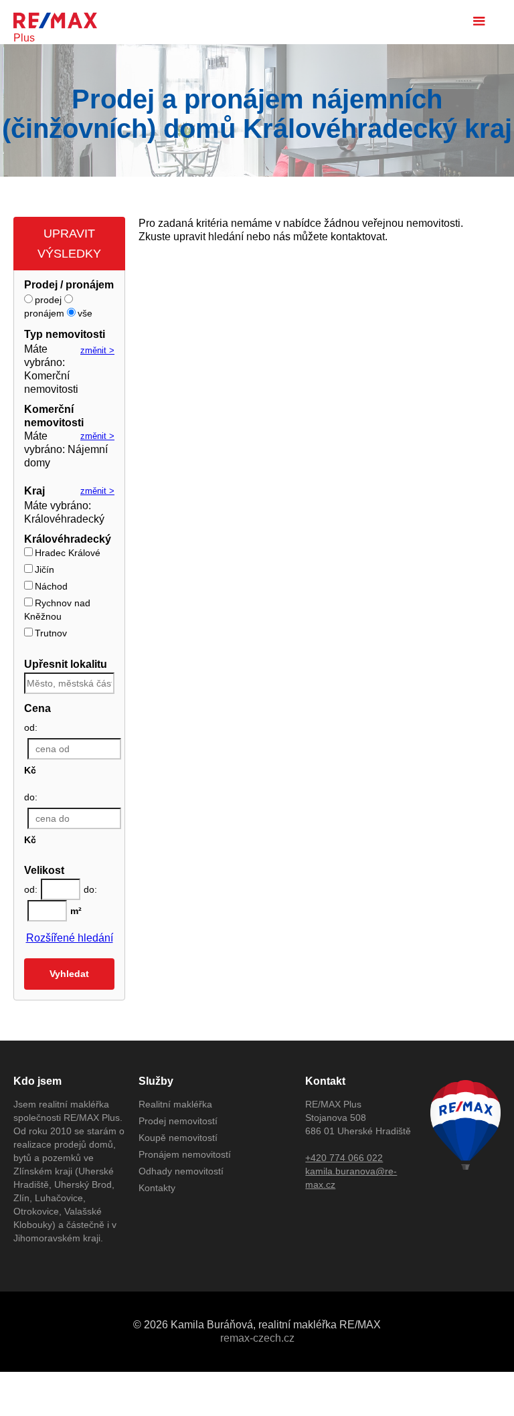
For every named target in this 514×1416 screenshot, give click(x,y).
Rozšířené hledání (69, 938)
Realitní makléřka (175, 1104)
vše (85, 313)
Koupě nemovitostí (178, 1137)
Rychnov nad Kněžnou (57, 610)
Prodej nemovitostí (178, 1121)
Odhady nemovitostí (181, 1171)
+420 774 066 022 (344, 1157)
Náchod (51, 586)
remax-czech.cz (257, 1338)
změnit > (97, 350)
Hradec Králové (67, 552)
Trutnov (51, 633)
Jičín (44, 569)
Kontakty (157, 1187)
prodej (48, 299)
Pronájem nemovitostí (185, 1154)
